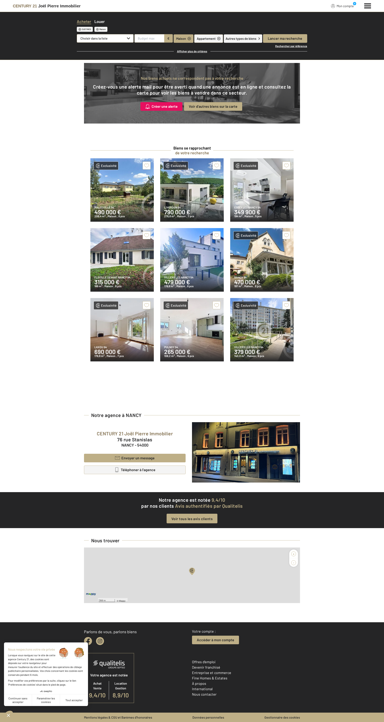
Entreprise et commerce (211, 672)
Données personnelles (208, 717)
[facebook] (88, 641)
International (202, 689)
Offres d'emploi (204, 662)
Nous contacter (204, 694)
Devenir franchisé (206, 667)
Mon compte (345, 6)
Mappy (122, 600)
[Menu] (367, 5)
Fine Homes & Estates (209, 678)
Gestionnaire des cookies (282, 717)
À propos (199, 683)
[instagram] (100, 641)
